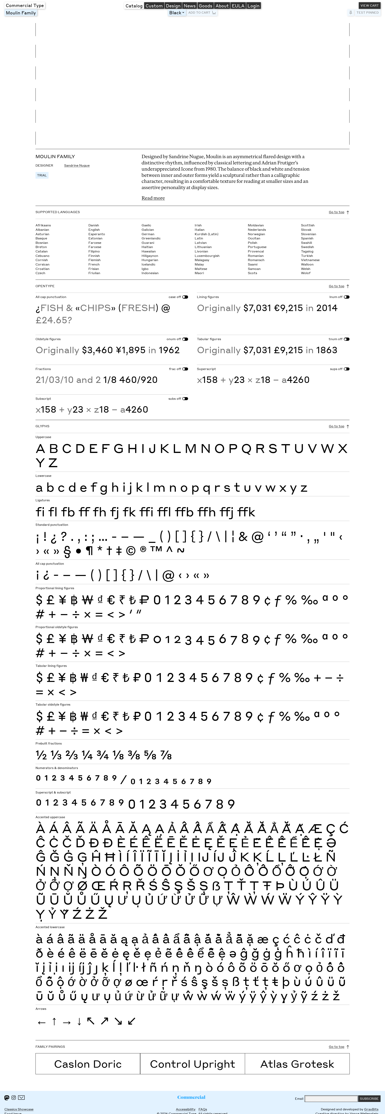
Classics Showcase (18, 1109)
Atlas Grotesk (297, 1063)
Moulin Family (21, 12)
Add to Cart (199, 12)
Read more (153, 198)
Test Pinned (368, 12)
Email (299, 1099)
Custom (154, 5)
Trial (42, 175)
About (222, 5)
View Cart (370, 5)
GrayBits (371, 1109)
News (190, 5)
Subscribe (369, 1099)
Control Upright (192, 1063)
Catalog (134, 5)
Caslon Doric (88, 1063)
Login (253, 5)
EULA (238, 5)
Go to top (336, 212)
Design (173, 5)
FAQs (203, 1109)
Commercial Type (25, 5)
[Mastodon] (6, 1097)
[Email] (21, 1097)
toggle (184, 12)
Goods (205, 5)
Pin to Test (350, 12)
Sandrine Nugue (77, 165)
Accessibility (186, 1109)
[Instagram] (13, 1097)
